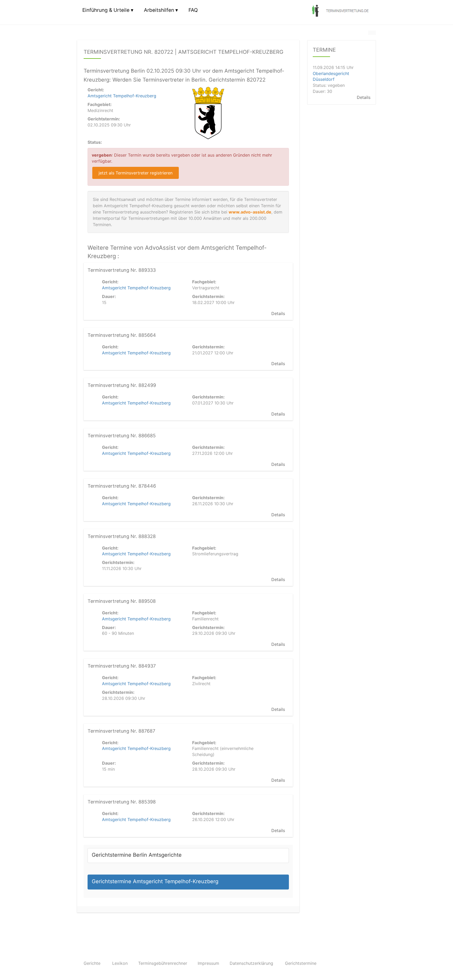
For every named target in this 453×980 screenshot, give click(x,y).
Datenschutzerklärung (251, 963)
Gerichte (92, 963)
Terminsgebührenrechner (162, 963)
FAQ (193, 10)
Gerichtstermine (300, 963)
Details (278, 313)
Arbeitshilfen (159, 10)
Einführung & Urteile (106, 10)
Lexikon (120, 963)
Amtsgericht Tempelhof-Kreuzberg (122, 95)
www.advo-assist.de (250, 212)
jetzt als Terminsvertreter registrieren (135, 172)
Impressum (208, 963)
